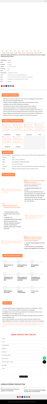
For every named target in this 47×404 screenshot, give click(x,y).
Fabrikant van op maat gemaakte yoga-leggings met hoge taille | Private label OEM (35, 390)
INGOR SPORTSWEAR (31, 186)
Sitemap (37, 401)
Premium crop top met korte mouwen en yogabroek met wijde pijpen (10, 390)
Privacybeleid (32, 401)
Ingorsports (5, 310)
